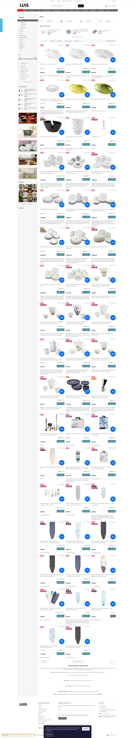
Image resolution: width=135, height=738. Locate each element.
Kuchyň (20, 33)
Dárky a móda (22, 45)
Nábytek (21, 41)
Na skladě (24, 63)
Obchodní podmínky (42, 721)
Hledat (81, 5)
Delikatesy (21, 47)
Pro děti (21, 39)
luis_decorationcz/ (105, 713)
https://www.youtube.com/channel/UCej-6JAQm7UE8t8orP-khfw (108, 716)
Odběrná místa (41, 718)
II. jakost (23, 79)
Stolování (21, 31)
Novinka (24, 67)
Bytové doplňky (22, 35)
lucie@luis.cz (104, 706)
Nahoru (44, 661)
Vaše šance (23, 22)
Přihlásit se (63, 718)
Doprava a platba (78, 1)
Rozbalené (23, 28)
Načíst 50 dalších (78, 661)
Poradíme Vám (41, 716)
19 (115, 661)
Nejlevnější (52, 41)
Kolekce (21, 30)
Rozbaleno (24, 73)
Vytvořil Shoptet (112, 735)
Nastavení (49, 734)
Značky (20, 49)
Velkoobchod (41, 723)
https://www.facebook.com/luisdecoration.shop (108, 710)
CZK (109, 1)
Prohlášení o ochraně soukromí (44, 720)
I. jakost (24, 77)
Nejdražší (60, 41)
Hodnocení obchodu (66, 1)
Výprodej (23, 26)
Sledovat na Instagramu (29, 204)
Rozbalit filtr (27, 82)
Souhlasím (86, 729)
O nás (58, 1)
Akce (20, 20)
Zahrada (21, 43)
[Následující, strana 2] (112, 661)
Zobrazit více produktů (77, 37)
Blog (39, 714)
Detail (113, 616)
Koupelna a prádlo (23, 37)
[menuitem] (19, 10)
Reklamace (40, 713)
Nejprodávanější (68, 41)
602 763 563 (103, 708)
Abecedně (76, 41)
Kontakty (52, 1)
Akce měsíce (23, 24)
